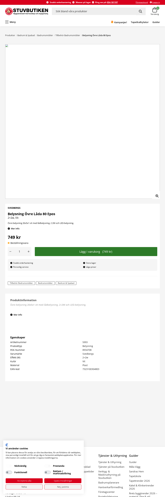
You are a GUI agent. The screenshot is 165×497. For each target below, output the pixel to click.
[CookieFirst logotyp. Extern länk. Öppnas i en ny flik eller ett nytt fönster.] (7, 445)
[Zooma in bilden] (156, 195)
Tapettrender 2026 (139, 480)
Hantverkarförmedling (110, 487)
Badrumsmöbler (45, 35)
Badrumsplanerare (108, 482)
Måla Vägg (134, 466)
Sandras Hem (136, 471)
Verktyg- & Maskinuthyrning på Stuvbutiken (109, 474)
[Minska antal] (10, 251)
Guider (133, 462)
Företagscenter (106, 491)
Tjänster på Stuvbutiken (111, 466)
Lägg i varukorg (95, 251)
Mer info (15, 228)
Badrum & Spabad (26, 35)
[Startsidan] (26, 11)
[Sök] (141, 11)
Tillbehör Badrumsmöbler (67, 35)
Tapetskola (135, 476)
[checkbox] (9, 466)
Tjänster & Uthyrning (109, 462)
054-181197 (112, 2)
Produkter (10, 35)
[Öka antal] (28, 251)
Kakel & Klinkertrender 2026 (141, 487)
